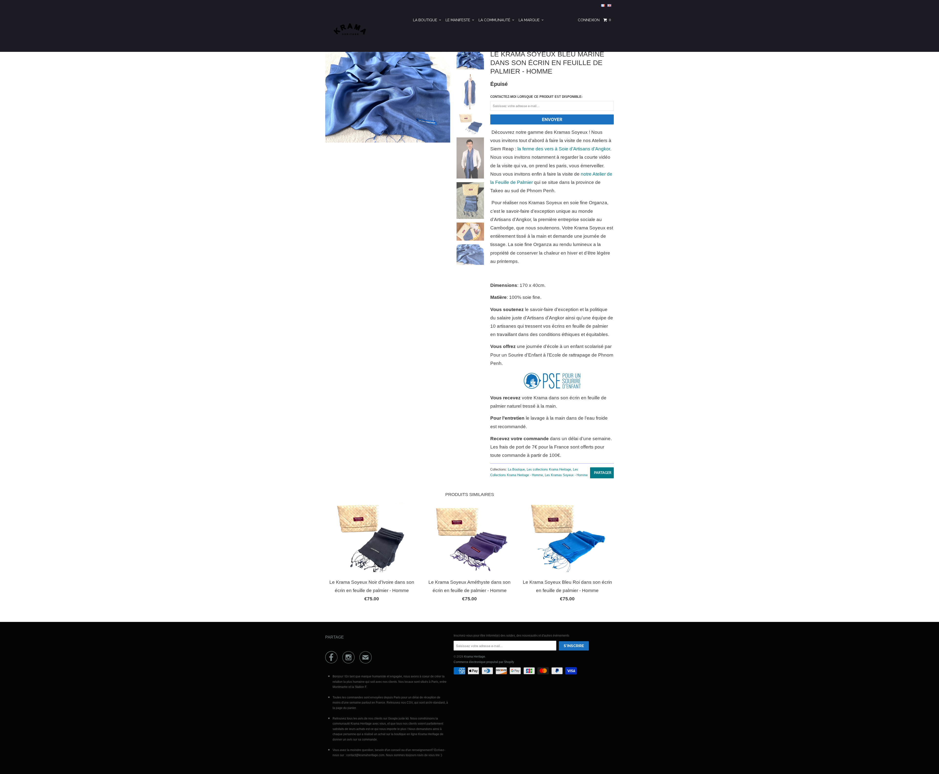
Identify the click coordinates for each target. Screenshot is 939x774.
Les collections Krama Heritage (549, 469)
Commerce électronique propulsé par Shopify (484, 662)
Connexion (589, 20)
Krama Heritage (474, 656)
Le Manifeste (459, 20)
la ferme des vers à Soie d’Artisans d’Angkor (563, 148)
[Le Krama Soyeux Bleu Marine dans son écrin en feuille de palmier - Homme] (387, 96)
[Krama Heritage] (350, 31)
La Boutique (426, 20)
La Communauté (495, 20)
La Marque (530, 20)
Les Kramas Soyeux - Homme (566, 475)
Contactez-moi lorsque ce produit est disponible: (536, 97)
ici (407, 718)
